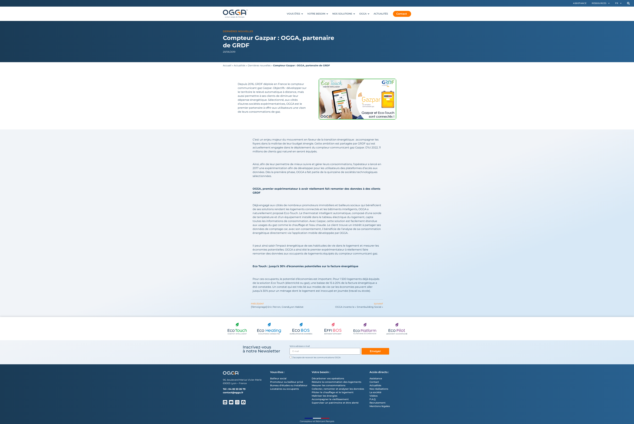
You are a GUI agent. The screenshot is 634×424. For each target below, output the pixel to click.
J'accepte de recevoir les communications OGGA (316, 357)
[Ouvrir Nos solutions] (354, 14)
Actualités (239, 65)
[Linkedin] (225, 402)
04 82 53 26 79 (237, 389)
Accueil (227, 65)
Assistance (579, 3)
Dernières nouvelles (238, 31)
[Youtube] (231, 402)
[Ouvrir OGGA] (368, 14)
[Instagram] (237, 402)
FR (616, 3)
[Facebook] (243, 402)
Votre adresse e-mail (300, 346)
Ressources (599, 3)
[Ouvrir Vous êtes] (302, 14)
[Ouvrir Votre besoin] (327, 14)
